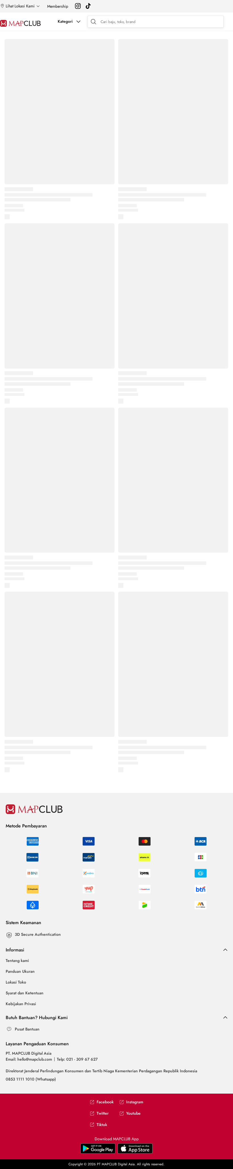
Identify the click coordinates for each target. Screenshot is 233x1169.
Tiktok (102, 1124)
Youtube (133, 1113)
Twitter (103, 1113)
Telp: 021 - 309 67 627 (77, 1059)
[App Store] (97, 1152)
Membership (57, 6)
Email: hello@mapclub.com (29, 1059)
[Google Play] (135, 1152)
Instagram (134, 1102)
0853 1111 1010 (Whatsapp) (31, 1079)
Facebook (105, 1102)
